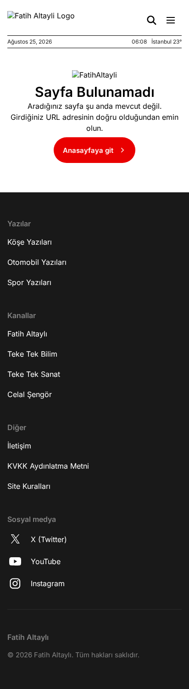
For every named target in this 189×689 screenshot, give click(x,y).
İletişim (19, 445)
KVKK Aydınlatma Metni (48, 466)
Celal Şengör (29, 394)
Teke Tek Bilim (32, 354)
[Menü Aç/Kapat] (171, 20)
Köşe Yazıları (29, 241)
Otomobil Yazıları (37, 262)
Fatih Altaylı (27, 333)
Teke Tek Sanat (33, 374)
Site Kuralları (28, 486)
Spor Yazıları (29, 282)
